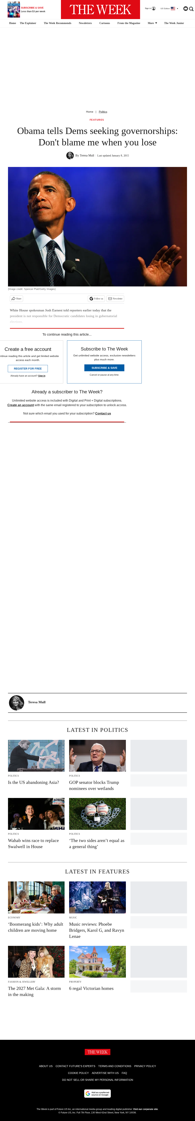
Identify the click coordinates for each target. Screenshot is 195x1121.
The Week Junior (174, 23)
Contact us (103, 413)
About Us (46, 1066)
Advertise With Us (105, 1072)
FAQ (124, 1072)
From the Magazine (128, 23)
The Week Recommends (57, 23)
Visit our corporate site (145, 1109)
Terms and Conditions (114, 1066)
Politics (103, 111)
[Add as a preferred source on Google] (97, 1093)
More (151, 23)
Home (89, 111)
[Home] (12, 23)
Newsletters (85, 23)
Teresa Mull (87, 155)
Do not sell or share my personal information (97, 1079)
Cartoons (104, 23)
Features (97, 120)
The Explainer (28, 23)
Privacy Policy (145, 1066)
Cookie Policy (78, 1072)
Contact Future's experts (75, 1066)
